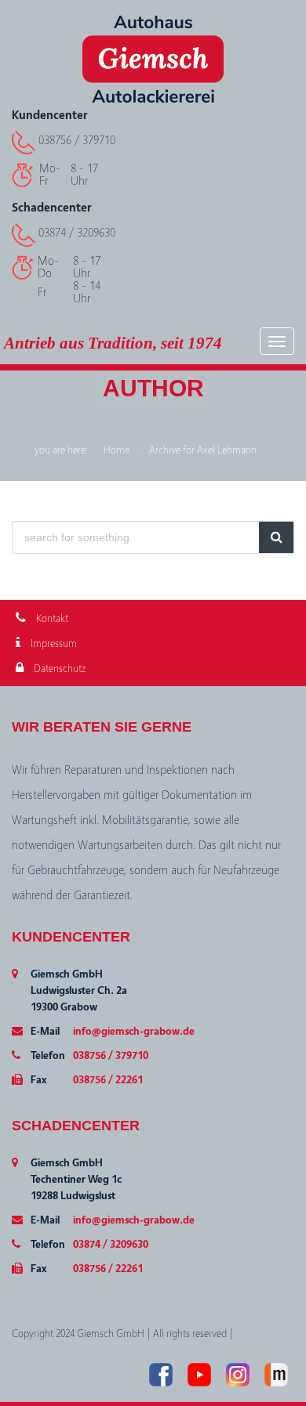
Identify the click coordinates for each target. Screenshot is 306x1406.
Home (116, 450)
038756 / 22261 (108, 1080)
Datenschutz (58, 669)
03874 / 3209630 (76, 233)
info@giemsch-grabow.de (134, 1031)
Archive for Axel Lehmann (203, 450)
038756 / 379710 (76, 140)
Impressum (52, 644)
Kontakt (51, 619)
